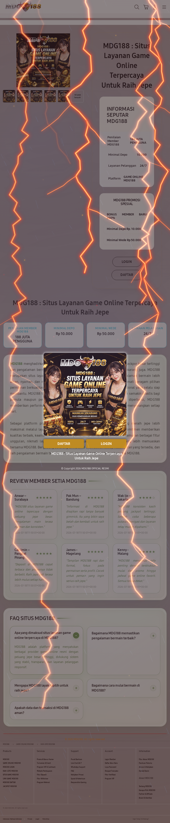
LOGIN (106, 443)
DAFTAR (63, 443)
